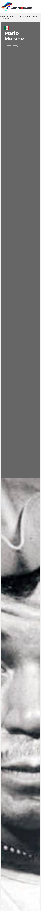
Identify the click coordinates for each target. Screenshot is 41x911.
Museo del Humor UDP (20, 6)
